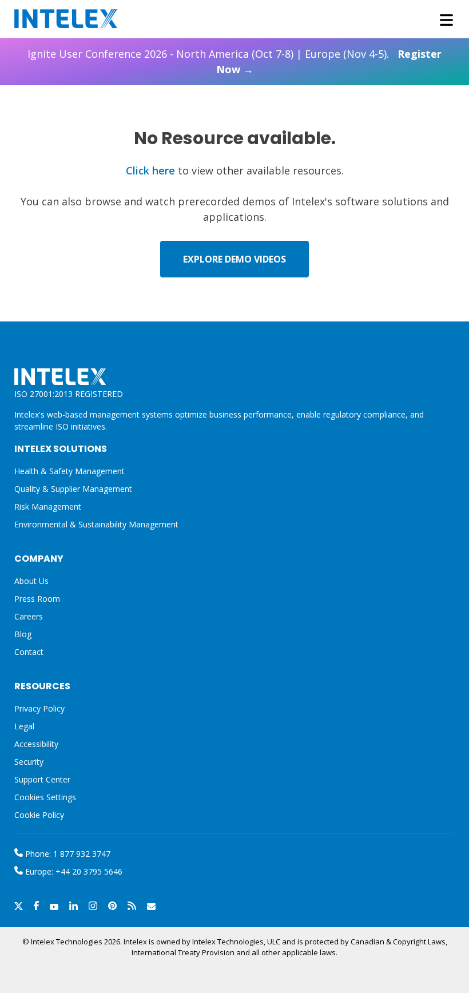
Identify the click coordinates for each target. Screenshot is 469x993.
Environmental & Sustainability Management (96, 524)
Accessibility (36, 743)
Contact (28, 651)
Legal (24, 726)
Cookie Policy (39, 814)
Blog (22, 634)
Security (28, 761)
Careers (28, 616)
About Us (31, 580)
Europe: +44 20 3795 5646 (72, 871)
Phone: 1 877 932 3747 (66, 853)
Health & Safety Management (69, 471)
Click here (150, 170)
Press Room (37, 598)
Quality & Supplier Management (73, 488)
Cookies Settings (45, 798)
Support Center (42, 779)
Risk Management (47, 506)
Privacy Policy (39, 708)
